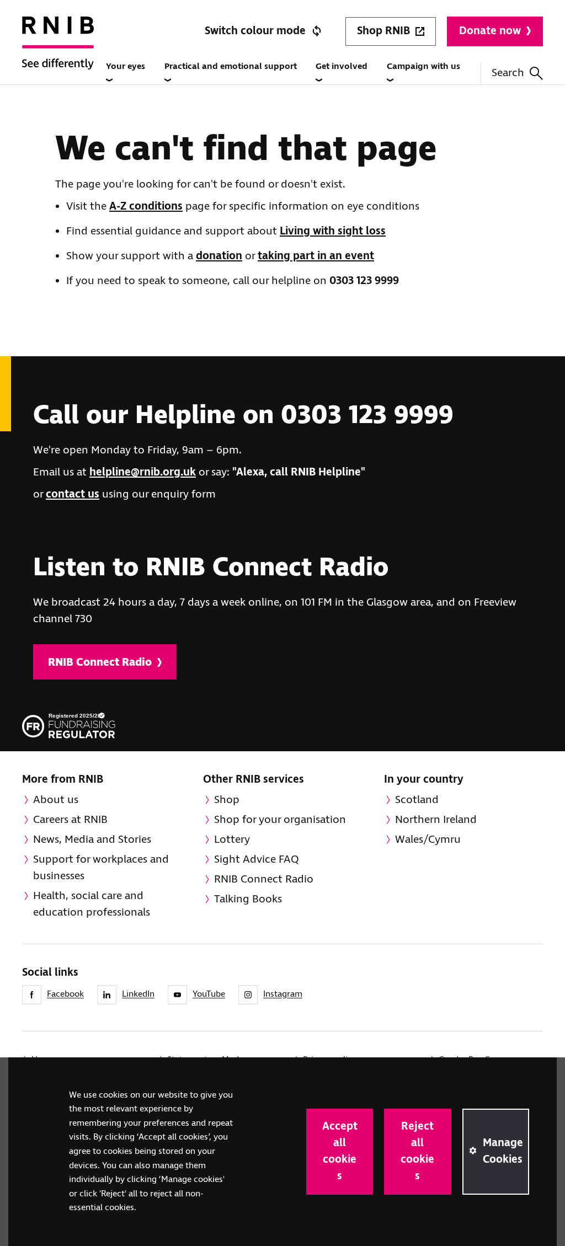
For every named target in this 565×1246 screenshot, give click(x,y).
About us (55, 800)
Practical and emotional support (230, 66)
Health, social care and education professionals (91, 904)
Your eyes (125, 66)
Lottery (232, 839)
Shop (226, 800)
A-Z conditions (146, 206)
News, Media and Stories (92, 839)
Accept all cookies (340, 1151)
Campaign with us (423, 66)
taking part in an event (316, 256)
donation (219, 256)
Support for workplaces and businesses (101, 868)
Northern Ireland (436, 819)
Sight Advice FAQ (256, 859)
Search (508, 73)
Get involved (341, 66)
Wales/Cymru (428, 839)
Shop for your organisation (280, 819)
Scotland (417, 800)
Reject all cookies (417, 1151)
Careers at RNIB (70, 819)
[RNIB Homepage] (58, 56)
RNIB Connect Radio (100, 662)
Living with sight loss (333, 231)
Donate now (490, 31)
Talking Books (248, 899)
